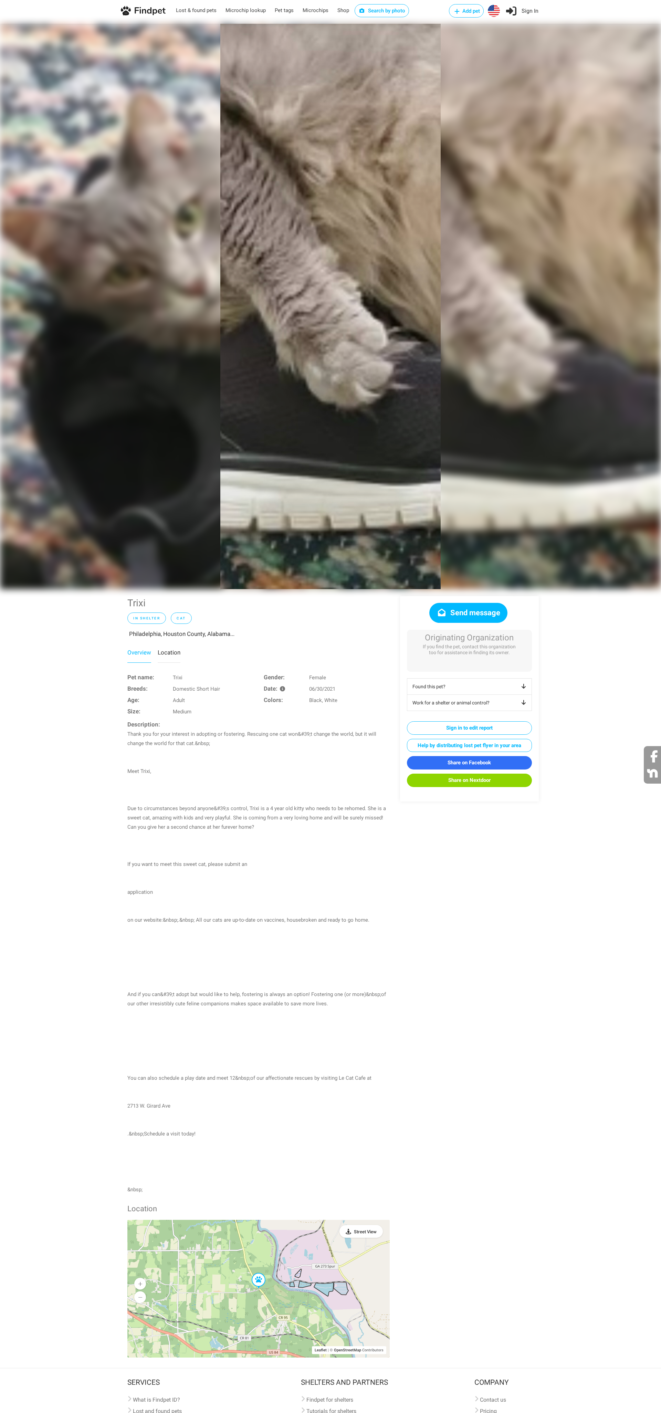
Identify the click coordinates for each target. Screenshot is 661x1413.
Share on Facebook (469, 763)
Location (169, 652)
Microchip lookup (245, 10)
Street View (365, 1231)
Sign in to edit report (469, 728)
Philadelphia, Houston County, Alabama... (181, 633)
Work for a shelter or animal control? (451, 702)
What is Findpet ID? (156, 1399)
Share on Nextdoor (469, 780)
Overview (139, 652)
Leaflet (321, 1350)
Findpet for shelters (329, 1399)
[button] (254, 1273)
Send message (474, 612)
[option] (330, 306)
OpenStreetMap (347, 1350)
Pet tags (284, 10)
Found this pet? (428, 686)
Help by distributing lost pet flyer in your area (469, 745)
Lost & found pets (196, 10)
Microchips (315, 10)
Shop (343, 10)
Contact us (493, 1399)
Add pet (470, 11)
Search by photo (386, 11)
